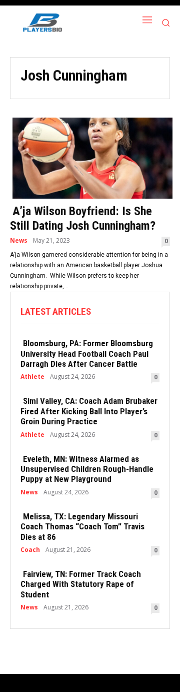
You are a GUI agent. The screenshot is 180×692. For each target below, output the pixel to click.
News (19, 241)
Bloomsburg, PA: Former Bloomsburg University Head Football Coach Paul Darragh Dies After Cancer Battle (86, 353)
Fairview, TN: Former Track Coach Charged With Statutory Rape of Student (80, 584)
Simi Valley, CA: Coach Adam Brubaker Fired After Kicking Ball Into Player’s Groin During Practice (89, 411)
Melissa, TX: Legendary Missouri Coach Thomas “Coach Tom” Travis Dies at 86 (82, 526)
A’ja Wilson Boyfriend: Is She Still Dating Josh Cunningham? (83, 218)
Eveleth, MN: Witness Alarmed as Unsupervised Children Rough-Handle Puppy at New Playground (87, 469)
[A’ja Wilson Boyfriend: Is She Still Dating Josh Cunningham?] (90, 157)
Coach (30, 550)
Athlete (32, 377)
